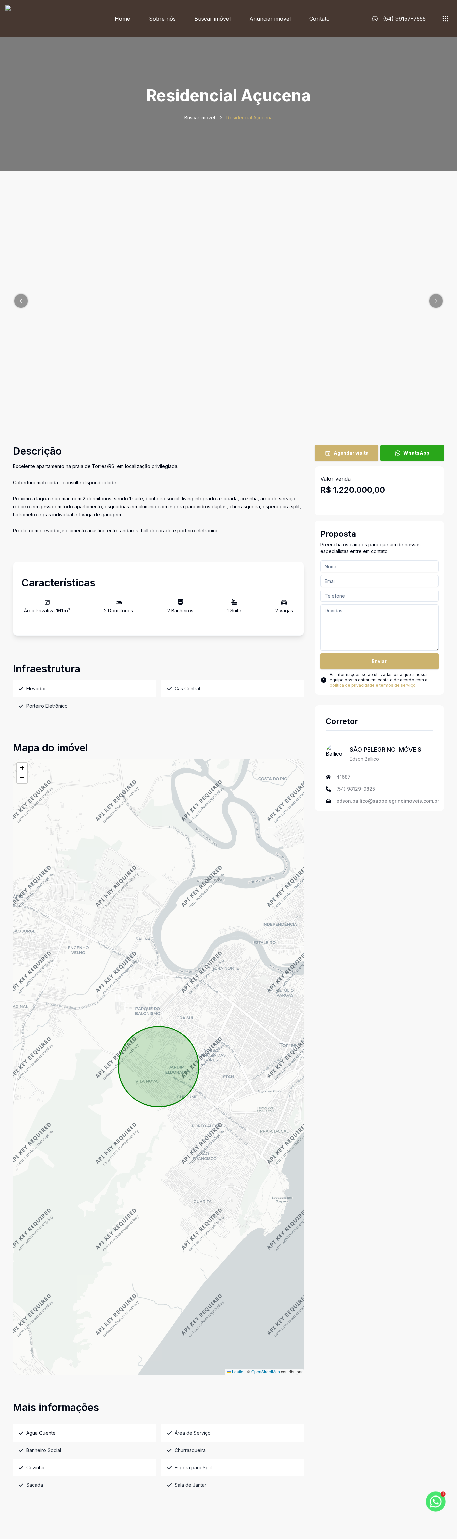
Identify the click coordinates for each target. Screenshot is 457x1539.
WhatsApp (416, 453)
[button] (21, 301)
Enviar (379, 661)
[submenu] (445, 18)
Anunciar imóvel (270, 18)
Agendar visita (351, 453)
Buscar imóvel (212, 18)
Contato (319, 18)
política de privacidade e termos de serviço (373, 685)
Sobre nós (162, 18)
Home (122, 18)
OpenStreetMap (265, 1371)
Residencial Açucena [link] (249, 117)
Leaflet (237, 1371)
